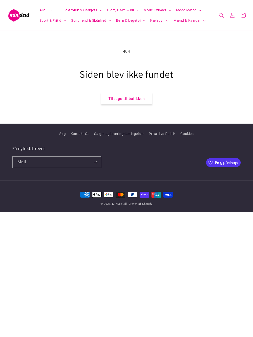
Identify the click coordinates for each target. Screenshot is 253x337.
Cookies (186, 134)
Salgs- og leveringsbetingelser (119, 134)
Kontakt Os (80, 134)
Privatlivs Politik (162, 134)
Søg (62, 134)
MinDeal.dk (120, 204)
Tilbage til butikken (126, 98)
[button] (82, 10)
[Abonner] (95, 162)
